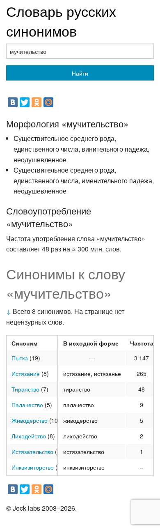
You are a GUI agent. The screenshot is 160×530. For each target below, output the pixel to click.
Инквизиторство (32, 467)
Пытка (19, 358)
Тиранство (25, 389)
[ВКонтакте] (13, 102)
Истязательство (32, 451)
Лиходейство (28, 436)
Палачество (27, 405)
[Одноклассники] (36, 102)
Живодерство (29, 420)
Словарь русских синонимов (61, 21)
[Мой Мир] (48, 102)
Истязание (25, 373)
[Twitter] (25, 102)
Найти (80, 73)
